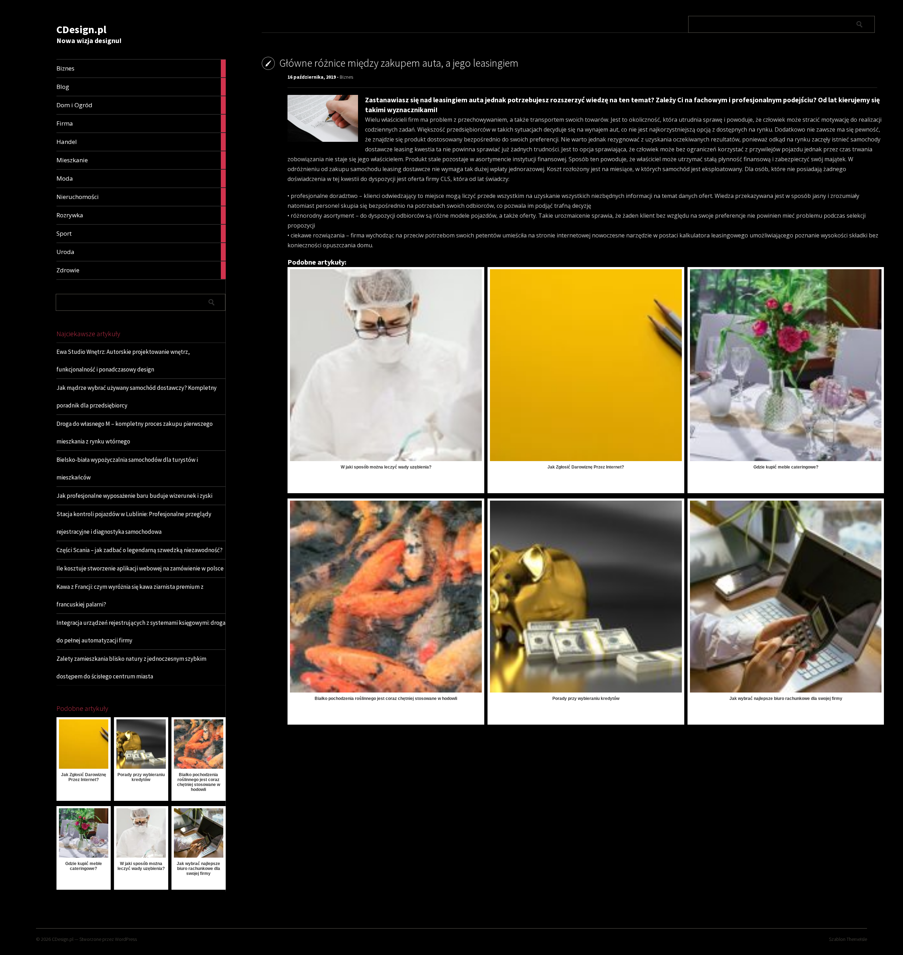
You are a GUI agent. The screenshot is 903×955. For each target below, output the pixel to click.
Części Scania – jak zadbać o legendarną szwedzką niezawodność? (139, 550)
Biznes (346, 77)
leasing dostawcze (406, 169)
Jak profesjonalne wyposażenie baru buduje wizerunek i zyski (134, 496)
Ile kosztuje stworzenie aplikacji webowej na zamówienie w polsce (140, 568)
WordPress (126, 939)
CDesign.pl (81, 29)
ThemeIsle (857, 939)
